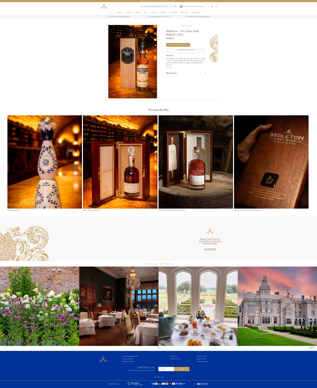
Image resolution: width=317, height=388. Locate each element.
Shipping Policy (175, 359)
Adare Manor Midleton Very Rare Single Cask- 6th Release (247, 210)
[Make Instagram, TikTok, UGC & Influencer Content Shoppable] (312, 348)
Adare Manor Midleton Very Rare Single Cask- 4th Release (171, 210)
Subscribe (181, 369)
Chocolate (173, 12)
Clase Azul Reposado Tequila (13, 210)
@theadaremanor (168, 264)
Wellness (162, 12)
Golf (145, 12)
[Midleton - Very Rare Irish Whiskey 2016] (132, 61)
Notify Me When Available (178, 45)
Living (119, 12)
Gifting (137, 12)
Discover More (210, 249)
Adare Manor (186, 26)
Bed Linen (184, 12)
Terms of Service (202, 361)
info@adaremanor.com (130, 356)
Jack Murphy (195, 12)
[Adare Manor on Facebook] (155, 377)
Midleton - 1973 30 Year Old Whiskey (91, 210)
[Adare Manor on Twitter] (162, 377)
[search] (157, 6)
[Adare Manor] (104, 6)
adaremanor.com (128, 361)
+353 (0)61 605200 (127, 359)
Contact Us (173, 356)
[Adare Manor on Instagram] (158, 377)
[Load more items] (158, 348)
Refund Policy (202, 356)
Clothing (128, 12)
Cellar (153, 12)
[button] (39, 306)
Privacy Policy (202, 359)
